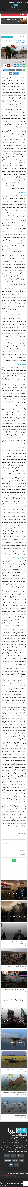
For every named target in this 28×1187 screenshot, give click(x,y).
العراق (24, 70)
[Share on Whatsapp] (24, 65)
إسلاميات (7, 1156)
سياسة (23, 37)
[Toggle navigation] (26, 12)
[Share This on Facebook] (15, 65)
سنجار (10, 73)
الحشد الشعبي (12, 70)
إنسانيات (15, 1160)
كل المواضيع (19, 2)
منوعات (17, 1165)
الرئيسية (26, 2)
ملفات (10, 1165)
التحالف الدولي (6, 70)
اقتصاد (22, 1160)
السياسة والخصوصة (24, 1180)
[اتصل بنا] (20, 9)
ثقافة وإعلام (7, 1160)
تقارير (19, 37)
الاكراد (17, 70)
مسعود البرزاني (16, 73)
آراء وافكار (20, 1156)
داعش (20, 70)
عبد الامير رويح (9, 1000)
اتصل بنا (11, 2)
